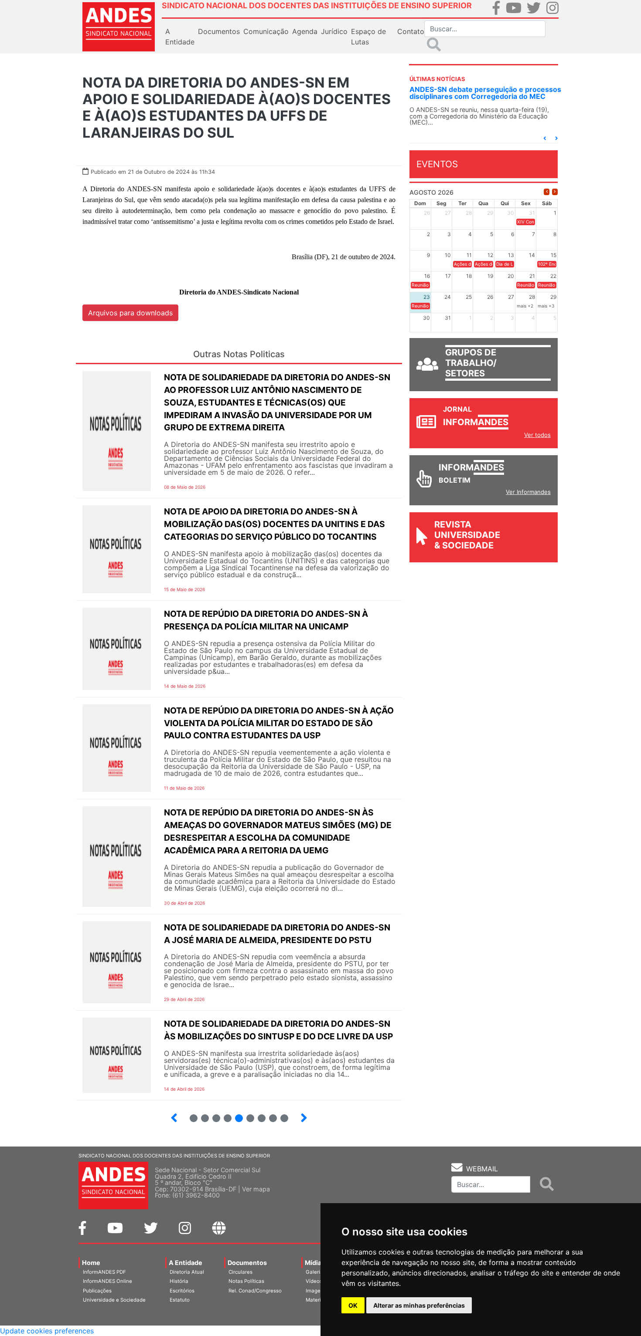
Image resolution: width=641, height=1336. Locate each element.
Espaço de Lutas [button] (368, 36)
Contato (410, 31)
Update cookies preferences (47, 1330)
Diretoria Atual (187, 1272)
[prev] (546, 192)
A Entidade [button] (179, 36)
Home (91, 1262)
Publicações (97, 1291)
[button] (544, 138)
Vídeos (314, 1281)
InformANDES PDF (104, 1272)
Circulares (240, 1272)
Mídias (315, 1262)
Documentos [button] (219, 31)
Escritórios (182, 1291)
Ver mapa (256, 1189)
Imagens (316, 1291)
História (179, 1281)
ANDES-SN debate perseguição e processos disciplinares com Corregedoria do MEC (485, 93)
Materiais (317, 1300)
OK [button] (353, 1305)
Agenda (304, 31)
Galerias (316, 1272)
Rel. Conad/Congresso (255, 1291)
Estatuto (180, 1300)
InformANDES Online (107, 1281)
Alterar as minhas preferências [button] (419, 1305)
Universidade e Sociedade (114, 1300)
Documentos (247, 1262)
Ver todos (537, 434)
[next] (555, 192)
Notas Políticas (246, 1281)
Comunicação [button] (266, 31)
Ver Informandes (528, 491)
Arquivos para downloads (130, 312)
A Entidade (185, 1262)
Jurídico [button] (334, 31)
